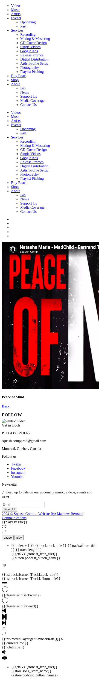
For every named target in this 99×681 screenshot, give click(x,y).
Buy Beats (18, 76)
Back (5, 406)
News (24, 92)
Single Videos (30, 47)
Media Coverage (32, 100)
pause (8, 537)
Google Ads (29, 51)
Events (16, 18)
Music (15, 10)
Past (23, 26)
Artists (15, 14)
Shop (15, 80)
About (15, 84)
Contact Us (28, 105)
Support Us (28, 96)
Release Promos (32, 55)
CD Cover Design (33, 43)
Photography (29, 67)
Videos (16, 6)
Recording (27, 34)
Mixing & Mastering (35, 39)
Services (17, 30)
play (19, 537)
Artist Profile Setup (34, 63)
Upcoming (28, 22)
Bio (23, 88)
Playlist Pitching (32, 72)
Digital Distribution (34, 59)
